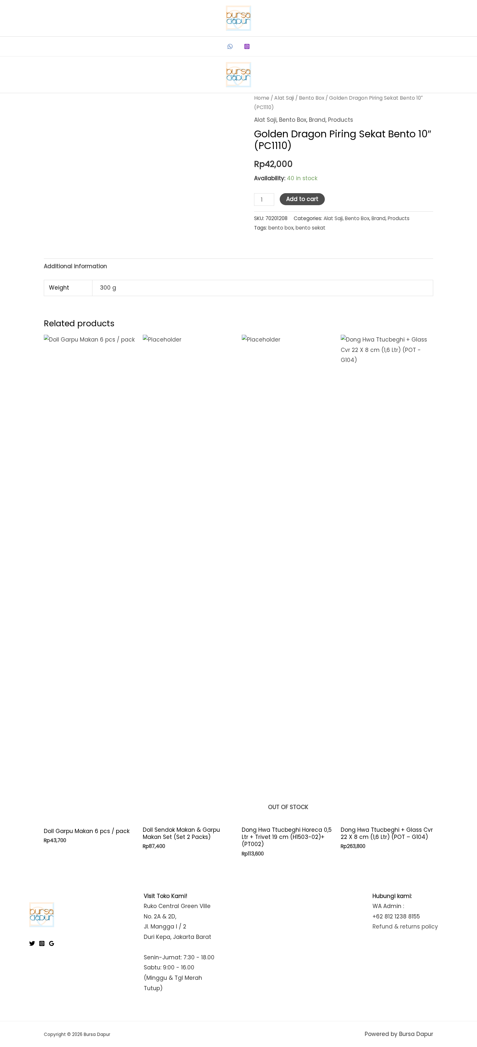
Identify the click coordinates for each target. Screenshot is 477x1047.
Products (340, 120)
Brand (317, 120)
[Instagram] (246, 46)
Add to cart (302, 199)
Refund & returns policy (405, 926)
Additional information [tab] (75, 266)
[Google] (52, 943)
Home (261, 97)
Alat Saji (284, 97)
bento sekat (310, 227)
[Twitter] (32, 943)
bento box (280, 227)
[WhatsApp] (230, 46)
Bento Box (311, 97)
